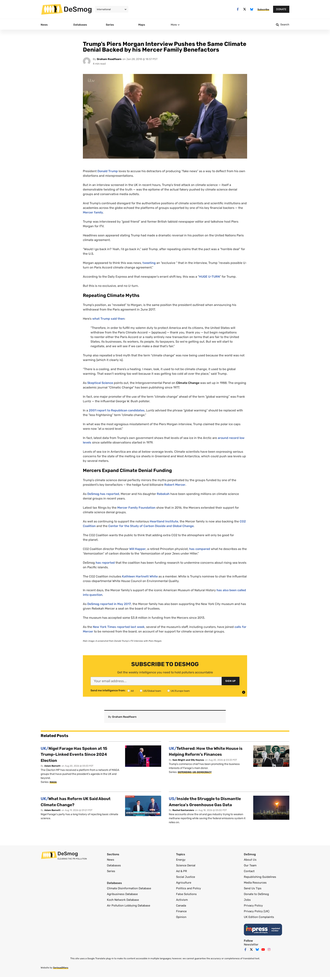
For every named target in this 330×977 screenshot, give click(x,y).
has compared (199, 549)
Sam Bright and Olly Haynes (188, 760)
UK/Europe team (180, 691)
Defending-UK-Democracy (195, 772)
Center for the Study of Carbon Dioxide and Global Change (151, 526)
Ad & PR (181, 871)
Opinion (181, 917)
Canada (181, 905)
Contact (249, 871)
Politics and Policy (188, 888)
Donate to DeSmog (256, 894)
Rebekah (163, 494)
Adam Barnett (52, 766)
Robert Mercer (174, 484)
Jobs (247, 900)
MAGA (53, 782)
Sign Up (230, 680)
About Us (250, 859)
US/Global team (152, 691)
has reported (105, 562)
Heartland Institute (164, 521)
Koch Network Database (123, 900)
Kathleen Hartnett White (140, 576)
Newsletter (251, 944)
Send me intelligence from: (108, 690)
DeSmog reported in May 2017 (109, 604)
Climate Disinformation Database (129, 888)
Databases (114, 865)
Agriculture (183, 882)
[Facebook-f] (238, 9)
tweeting (149, 263)
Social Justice (185, 877)
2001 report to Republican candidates (117, 410)
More (174, 24)
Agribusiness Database (122, 894)
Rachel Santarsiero (183, 810)
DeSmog (78, 9)
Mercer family (93, 212)
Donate (281, 9)
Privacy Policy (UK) (256, 911)
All (132, 691)
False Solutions (186, 894)
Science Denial (185, 865)
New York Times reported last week (119, 627)
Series (111, 871)
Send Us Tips (252, 888)
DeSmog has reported (103, 494)
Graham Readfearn (109, 59)
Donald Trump (107, 171)
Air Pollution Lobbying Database (128, 905)
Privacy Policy (253, 905)
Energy (180, 859)
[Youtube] (263, 949)
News (110, 859)
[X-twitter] (245, 9)
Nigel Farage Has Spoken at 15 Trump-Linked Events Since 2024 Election (74, 754)
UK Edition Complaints (259, 917)
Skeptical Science (100, 383)
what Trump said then (108, 318)
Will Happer (137, 549)
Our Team (250, 865)
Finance (181, 911)
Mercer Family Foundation (136, 507)
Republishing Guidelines (260, 877)
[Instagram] (269, 949)
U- (209, 276)
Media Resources (255, 882)
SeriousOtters (60, 967)
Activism (182, 900)
